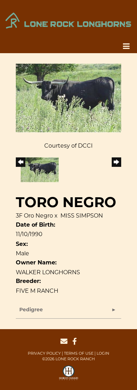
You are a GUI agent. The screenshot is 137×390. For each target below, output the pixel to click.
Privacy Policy (44, 353)
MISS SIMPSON (81, 215)
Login (103, 353)
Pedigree (31, 310)
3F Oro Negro (34, 215)
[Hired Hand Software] (68, 376)
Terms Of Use (78, 353)
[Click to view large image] (68, 97)
